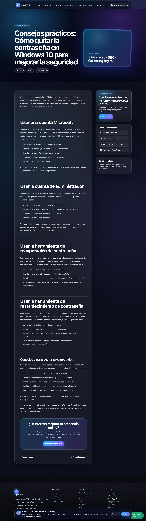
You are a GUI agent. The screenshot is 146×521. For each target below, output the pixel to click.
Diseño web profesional (109, 133)
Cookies (110, 508)
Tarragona (83, 496)
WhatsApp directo (114, 499)
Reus (81, 499)
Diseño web (47, 5)
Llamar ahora (106, 117)
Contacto (99, 5)
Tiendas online (68, 5)
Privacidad (111, 505)
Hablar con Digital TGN (53, 444)
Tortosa (82, 502)
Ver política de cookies (33, 516)
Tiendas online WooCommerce (111, 144)
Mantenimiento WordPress (110, 150)
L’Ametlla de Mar (85, 493)
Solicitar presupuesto (119, 5)
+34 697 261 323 (113, 496)
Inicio (38, 5)
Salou (81, 508)
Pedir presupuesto (114, 502)
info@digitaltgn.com (114, 493)
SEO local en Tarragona (109, 138)
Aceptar (125, 514)
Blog (90, 5)
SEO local (58, 5)
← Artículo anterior (27, 457)
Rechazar (115, 514)
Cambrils (82, 505)
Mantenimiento (81, 5)
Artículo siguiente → (79, 457)
